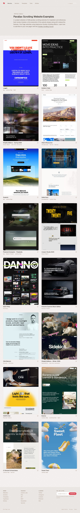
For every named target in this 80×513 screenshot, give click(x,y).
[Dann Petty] (20, 281)
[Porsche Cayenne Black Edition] (59, 281)
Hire (22, 494)
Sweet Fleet (45, 470)
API (22, 496)
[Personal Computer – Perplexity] (20, 226)
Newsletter (23, 501)
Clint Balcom (7, 361)
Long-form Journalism (16, 144)
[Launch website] (37, 88)
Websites (5, 492)
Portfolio (5, 308)
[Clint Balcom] (20, 336)
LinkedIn (41, 496)
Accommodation (45, 199)
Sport (59, 417)
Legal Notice (64, 509)
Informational (45, 144)
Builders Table (46, 88)
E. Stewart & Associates (10, 470)
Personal (5, 363)
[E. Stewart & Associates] (20, 445)
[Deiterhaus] (59, 172)
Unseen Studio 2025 (48, 252)
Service (51, 144)
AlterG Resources (47, 143)
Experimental (45, 363)
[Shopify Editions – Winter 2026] (59, 336)
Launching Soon (52, 417)
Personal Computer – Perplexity (12, 252)
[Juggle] (20, 62)
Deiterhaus (45, 197)
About (75, 509)
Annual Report (6, 144)
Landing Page (9, 90)
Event (43, 90)
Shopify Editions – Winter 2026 (51, 361)
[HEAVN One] (20, 390)
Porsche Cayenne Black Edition (51, 306)
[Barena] (59, 390)
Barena (44, 416)
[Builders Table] (59, 62)
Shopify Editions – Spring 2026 (12, 143)
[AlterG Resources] (59, 117)
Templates (5, 496)
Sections (5, 494)
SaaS (15, 90)
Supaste (5, 197)
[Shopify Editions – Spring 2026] (20, 117)
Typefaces (6, 499)
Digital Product (10, 253)
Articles (5, 501)
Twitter (40, 492)
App (4, 90)
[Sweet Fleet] (59, 445)
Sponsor (23, 503)
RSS (40, 501)
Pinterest (41, 499)
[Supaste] (20, 172)
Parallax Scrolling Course (45, 26)
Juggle (5, 88)
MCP (22, 499)
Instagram (41, 494)
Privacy (71, 509)
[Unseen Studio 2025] (59, 226)
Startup (56, 144)
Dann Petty (6, 306)
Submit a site (24, 492)
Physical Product (46, 308)
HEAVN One (6, 416)
